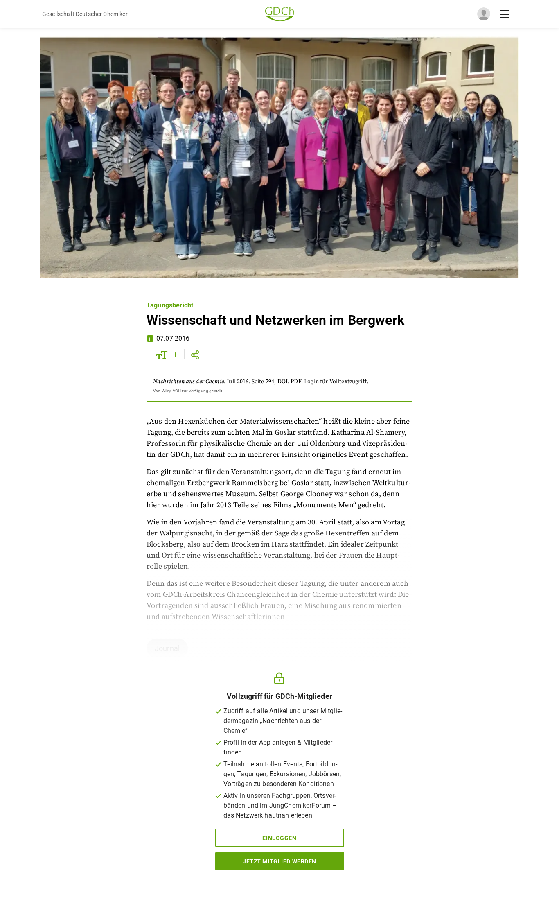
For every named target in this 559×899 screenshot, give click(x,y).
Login (311, 381)
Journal (167, 648)
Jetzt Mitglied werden (279, 861)
